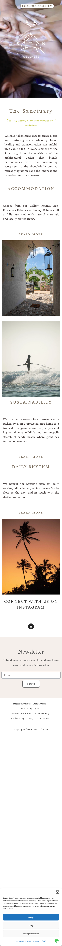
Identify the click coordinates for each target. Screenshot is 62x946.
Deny (31, 925)
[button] (57, 892)
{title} (44, 941)
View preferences (31, 933)
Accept (31, 917)
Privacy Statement (33, 941)
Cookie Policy (21, 941)
